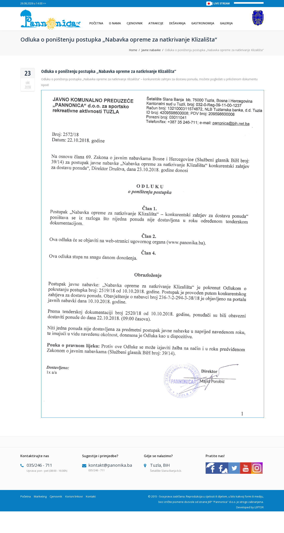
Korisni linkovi (74, 496)
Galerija (226, 23)
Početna (96, 23)
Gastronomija (202, 23)
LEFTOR (259, 507)
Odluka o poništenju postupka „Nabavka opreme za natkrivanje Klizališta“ (108, 71)
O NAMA (115, 23)
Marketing (40, 496)
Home (133, 50)
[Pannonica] (50, 20)
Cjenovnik (135, 23)
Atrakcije (155, 23)
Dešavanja (177, 23)
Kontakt (91, 496)
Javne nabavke (151, 50)
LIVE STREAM (222, 3)
